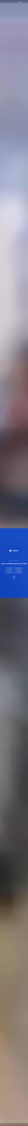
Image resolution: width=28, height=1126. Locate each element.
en (21, 2)
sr (19, 2)
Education (9, 568)
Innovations (18, 572)
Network (9, 572)
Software (18, 568)
